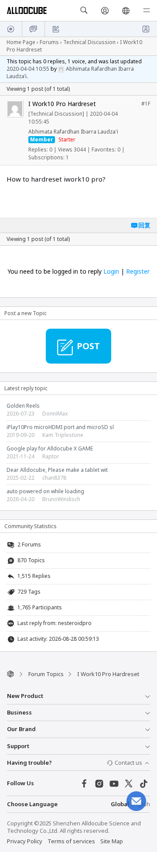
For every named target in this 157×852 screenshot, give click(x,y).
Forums (49, 42)
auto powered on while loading (45, 491)
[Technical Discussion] (56, 113)
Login (111, 271)
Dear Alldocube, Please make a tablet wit (57, 470)
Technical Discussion (89, 42)
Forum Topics (46, 674)
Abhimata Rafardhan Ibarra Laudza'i (73, 131)
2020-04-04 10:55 (28, 68)
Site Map (111, 841)
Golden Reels (23, 405)
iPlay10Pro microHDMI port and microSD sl (60, 427)
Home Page (21, 42)
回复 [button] (144, 225)
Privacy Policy (24, 841)
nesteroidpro (75, 623)
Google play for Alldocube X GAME (50, 448)
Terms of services (71, 841)
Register (138, 271)
